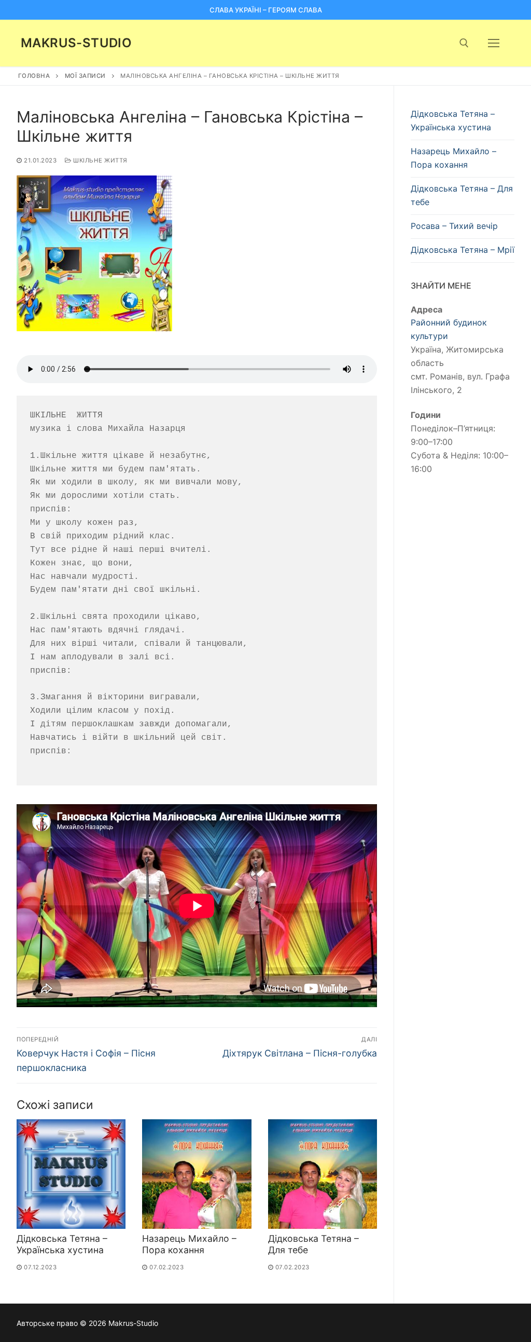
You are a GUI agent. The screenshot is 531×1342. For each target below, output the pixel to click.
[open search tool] (464, 43)
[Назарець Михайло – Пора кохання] (196, 1173)
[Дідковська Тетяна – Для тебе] (322, 1173)
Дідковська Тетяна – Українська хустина (62, 1244)
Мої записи (85, 75)
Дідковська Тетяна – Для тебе (462, 195)
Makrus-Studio (76, 42)
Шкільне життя (100, 160)
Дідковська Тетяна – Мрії (462, 250)
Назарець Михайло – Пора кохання (189, 1244)
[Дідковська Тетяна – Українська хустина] (71, 1173)
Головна (34, 75)
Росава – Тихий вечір (454, 226)
